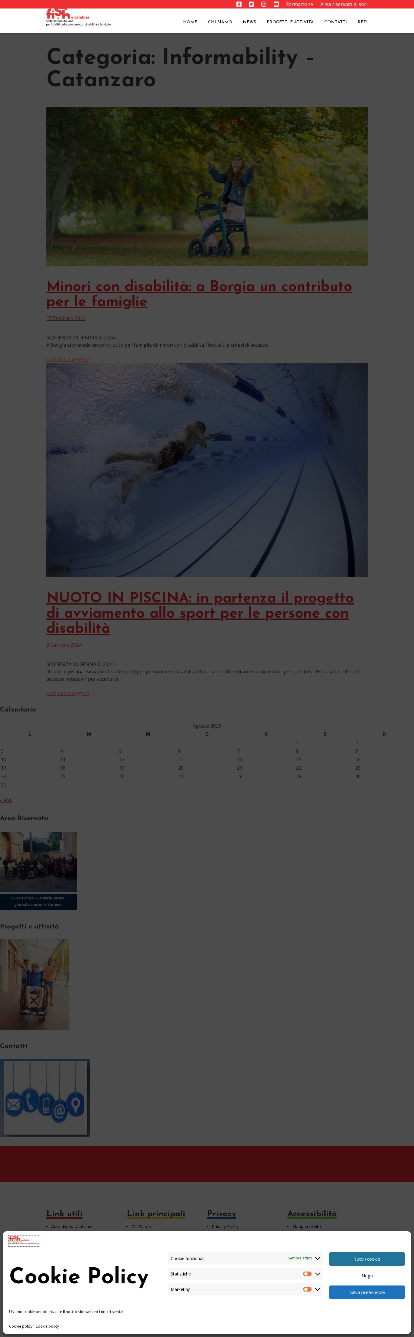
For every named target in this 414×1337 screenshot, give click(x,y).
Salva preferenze (367, 1292)
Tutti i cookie (367, 1259)
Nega (367, 1275)
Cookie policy (20, 1326)
